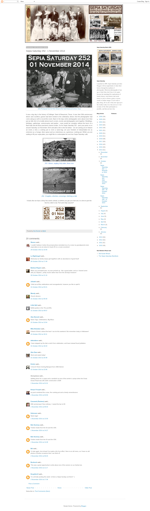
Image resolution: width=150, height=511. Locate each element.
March (103, 224)
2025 (101, 119)
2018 (101, 139)
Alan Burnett (35, 317)
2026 (101, 116)
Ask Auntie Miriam (104, 253)
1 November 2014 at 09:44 (39, 407)
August (103, 211)
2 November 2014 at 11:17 (39, 468)
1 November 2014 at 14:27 (39, 430)
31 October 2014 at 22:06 (39, 369)
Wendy (33, 293)
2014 (101, 150)
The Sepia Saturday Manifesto (108, 256)
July (102, 213)
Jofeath (33, 281)
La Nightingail (35, 256)
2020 (101, 133)
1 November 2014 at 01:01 (39, 383)
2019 (101, 136)
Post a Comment (34, 483)
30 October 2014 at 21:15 (39, 275)
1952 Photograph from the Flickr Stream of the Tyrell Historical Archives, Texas (59, 109)
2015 (101, 147)
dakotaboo (34, 340)
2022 (101, 127)
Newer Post (30, 488)
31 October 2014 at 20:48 (39, 357)
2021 (101, 130)
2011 (101, 242)
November (104, 157)
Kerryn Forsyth (36, 389)
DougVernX (34, 474)
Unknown (34, 413)
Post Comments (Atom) (42, 491)
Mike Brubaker (36, 329)
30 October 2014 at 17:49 (39, 261)
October (103, 161)
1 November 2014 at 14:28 (39, 442)
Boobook (34, 462)
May (102, 219)
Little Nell (34, 305)
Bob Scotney (35, 425)
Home (59, 488)
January (103, 232)
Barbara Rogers (36, 268)
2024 (101, 122)
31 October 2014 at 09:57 (39, 310)
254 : (59, 196)
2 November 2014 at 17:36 (39, 479)
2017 (101, 141)
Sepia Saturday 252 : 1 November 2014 (104, 169)
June (102, 216)
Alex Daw (34, 352)
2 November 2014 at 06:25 (39, 456)
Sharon (33, 242)
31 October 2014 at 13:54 (39, 322)
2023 (101, 125)
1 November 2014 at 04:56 (39, 395)
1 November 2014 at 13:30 (39, 418)
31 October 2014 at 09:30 (39, 299)
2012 (101, 240)
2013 (101, 237)
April (102, 222)
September (104, 206)
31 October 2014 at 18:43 (39, 346)
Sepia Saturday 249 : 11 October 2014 (104, 199)
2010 (101, 245)
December (104, 152)
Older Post (88, 488)
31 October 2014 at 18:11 (39, 334)
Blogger (83, 506)
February (104, 227)
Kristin (33, 364)
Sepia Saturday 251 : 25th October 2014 (104, 179)
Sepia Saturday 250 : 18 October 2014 (104, 189)
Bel (32, 448)
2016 (101, 144)
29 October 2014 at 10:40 (39, 250)
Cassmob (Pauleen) (37, 401)
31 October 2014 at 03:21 (39, 287)
